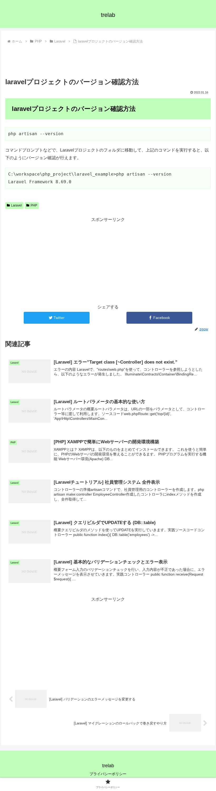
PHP (34, 205)
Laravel (16, 205)
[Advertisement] (108, 60)
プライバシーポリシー (108, 774)
